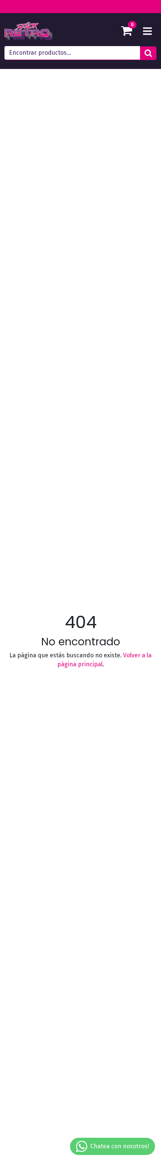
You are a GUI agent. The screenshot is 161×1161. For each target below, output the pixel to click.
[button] (148, 53)
